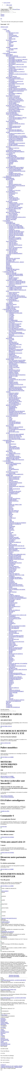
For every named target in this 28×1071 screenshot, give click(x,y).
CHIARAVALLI (12, 444)
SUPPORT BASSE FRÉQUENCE (16, 231)
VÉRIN (10, 340)
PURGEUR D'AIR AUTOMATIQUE (17, 374)
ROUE (10, 662)
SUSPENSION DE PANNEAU (16, 678)
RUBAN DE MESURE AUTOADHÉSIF (18, 663)
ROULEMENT (6, 53)
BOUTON (11, 509)
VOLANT (11, 698)
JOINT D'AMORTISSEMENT (15, 253)
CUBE (10, 543)
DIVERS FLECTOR (13, 197)
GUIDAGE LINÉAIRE (8, 271)
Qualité (10, 37)
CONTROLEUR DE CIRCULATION (17, 379)
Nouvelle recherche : (5, 10)
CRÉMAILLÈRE (12, 211)
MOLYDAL (11, 468)
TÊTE (10, 685)
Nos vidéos (11, 49)
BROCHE (11, 514)
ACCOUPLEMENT (10, 191)
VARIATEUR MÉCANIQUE (12, 458)
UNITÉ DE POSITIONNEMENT (16, 691)
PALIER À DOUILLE (14, 277)
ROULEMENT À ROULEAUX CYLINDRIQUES (16, 82)
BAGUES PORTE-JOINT (14, 111)
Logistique (11, 42)
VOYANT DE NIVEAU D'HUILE (16, 699)
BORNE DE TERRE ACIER (15, 504)
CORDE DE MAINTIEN (14, 538)
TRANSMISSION (7, 177)
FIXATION (11, 572)
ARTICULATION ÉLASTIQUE (16, 234)
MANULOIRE (12, 473)
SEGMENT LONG (13, 668)
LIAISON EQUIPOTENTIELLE (16, 596)
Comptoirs (11, 46)
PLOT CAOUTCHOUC (14, 224)
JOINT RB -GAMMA (11, 259)
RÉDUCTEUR (9, 451)
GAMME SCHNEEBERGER (12, 306)
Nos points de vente (5, 1040)
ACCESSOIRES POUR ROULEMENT (15, 167)
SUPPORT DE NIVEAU (14, 230)
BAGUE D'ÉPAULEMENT (15, 169)
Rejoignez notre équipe (14, 975)
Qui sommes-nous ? (10, 1067)
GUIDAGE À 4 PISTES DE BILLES (17, 281)
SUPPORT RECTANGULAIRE (16, 232)
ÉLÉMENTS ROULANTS (15, 173)
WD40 (10, 467)
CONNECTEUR (12, 535)
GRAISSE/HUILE (13, 160)
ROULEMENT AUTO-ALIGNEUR (17, 143)
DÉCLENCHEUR (13, 544)
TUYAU (11, 418)
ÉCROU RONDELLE (11, 121)
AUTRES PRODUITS (14, 469)
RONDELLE (12, 659)
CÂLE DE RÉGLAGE (14, 294)
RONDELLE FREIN (13, 122)
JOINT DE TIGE (12, 242)
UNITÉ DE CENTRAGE (14, 690)
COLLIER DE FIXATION (15, 423)
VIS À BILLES (9, 303)
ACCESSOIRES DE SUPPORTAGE (17, 429)
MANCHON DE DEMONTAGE (16, 131)
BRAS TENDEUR (13, 213)
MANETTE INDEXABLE (15, 476)
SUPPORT (11, 162)
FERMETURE (12, 571)
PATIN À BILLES (13, 293)
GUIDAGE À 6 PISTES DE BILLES (17, 282)
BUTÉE (10, 515)
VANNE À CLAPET (13, 366)
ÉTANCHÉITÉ (6, 220)
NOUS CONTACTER (6, 743)
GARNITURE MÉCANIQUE (12, 269)
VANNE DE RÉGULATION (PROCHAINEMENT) (15, 402)
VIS (9, 697)
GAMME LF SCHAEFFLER (15, 287)
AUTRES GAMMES (13, 298)
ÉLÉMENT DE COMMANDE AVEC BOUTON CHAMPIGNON (17, 555)
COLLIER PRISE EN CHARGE (16, 328)
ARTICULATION (13, 561)
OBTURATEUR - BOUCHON (13, 258)
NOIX (10, 613)
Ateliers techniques (13, 41)
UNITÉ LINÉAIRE (13, 692)
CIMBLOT (11, 527)
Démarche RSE (12, 38)
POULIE (11, 189)
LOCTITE (11, 465)
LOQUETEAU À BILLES (15, 599)
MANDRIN (11, 601)
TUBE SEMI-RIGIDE (14, 343)
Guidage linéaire (4, 1022)
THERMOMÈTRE (13, 407)
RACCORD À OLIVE (14, 327)
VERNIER (11, 695)
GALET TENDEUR (13, 214)
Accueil (5, 29)
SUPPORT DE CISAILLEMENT (16, 235)
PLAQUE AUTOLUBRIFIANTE (13, 701)
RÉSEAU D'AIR (10, 425)
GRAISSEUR (12, 582)
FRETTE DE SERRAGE (11, 216)
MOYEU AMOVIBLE (11, 219)
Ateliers (2, 1029)
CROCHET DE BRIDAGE (15, 542)
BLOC (10, 503)
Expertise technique (5, 1031)
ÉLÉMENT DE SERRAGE (15, 558)
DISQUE (11, 183)
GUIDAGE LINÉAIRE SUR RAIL (14, 280)
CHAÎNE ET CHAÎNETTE (15, 524)
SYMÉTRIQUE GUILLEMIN (15, 313)
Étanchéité (3, 1021)
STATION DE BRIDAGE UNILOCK (17, 674)
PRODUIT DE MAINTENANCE (13, 463)
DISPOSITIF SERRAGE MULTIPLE (17, 548)
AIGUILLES (9, 704)
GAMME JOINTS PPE (11, 270)
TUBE (10, 417)
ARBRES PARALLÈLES (14, 453)
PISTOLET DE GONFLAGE (15, 436)
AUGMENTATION (13, 493)
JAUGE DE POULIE (13, 206)
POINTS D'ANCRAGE (14, 479)
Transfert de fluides (5, 1023)
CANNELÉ (11, 317)
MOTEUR (8, 442)
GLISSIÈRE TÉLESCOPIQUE (16, 578)
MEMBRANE (9, 268)
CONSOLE (11, 536)
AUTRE (8, 433)
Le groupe (8, 31)
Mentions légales (18, 1067)
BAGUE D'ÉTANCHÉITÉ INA (13, 175)
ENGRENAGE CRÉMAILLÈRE (13, 208)
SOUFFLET (8, 265)
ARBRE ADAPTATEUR (14, 488)
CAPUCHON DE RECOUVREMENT (17, 522)
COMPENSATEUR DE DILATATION (17, 387)
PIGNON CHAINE (10, 179)
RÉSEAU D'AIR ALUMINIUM (16, 427)
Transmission (3, 1019)
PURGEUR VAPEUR (14, 373)
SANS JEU (11, 196)
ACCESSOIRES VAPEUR (15, 404)
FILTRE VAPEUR (13, 395)
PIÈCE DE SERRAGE (14, 628)
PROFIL (11, 652)
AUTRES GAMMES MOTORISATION (15, 459)
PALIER (8, 132)
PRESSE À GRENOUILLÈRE (15, 647)
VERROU (11, 696)
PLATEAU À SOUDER (11, 218)
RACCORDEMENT (13, 161)
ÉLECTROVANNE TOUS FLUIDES (17, 360)
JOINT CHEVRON (13, 248)
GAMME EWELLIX (10, 308)
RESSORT (11, 658)
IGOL (10, 470)
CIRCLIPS (11, 528)
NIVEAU (11, 612)
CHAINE (11, 180)
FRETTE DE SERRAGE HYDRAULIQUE (16, 217)
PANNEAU (11, 622)
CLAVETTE (11, 530)
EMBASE (11, 560)
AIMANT (11, 480)
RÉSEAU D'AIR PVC (14, 428)
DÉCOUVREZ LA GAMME (7, 757)
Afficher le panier (4, 26)
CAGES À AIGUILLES (14, 97)
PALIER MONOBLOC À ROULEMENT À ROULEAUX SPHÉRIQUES (18, 138)
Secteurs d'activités (13, 35)
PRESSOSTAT (12, 410)
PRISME (11, 651)
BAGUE (8, 257)
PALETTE (11, 619)
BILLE (10, 502)
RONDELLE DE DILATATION (16, 174)
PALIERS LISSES (13, 156)
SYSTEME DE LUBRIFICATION (16, 158)
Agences (2, 15)
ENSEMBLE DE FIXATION (15, 562)
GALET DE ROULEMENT (12, 114)
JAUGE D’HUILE (13, 588)
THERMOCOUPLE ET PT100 (16, 412)
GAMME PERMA (13, 464)
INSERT (11, 587)
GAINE (10, 419)
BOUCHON (11, 505)
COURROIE (11, 188)
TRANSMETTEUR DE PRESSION (17, 411)
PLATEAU (11, 638)
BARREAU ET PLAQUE (14, 190)
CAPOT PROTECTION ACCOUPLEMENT (14, 199)
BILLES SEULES (13, 76)
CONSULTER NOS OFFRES (7, 837)
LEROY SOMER (12, 446)
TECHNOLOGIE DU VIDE (15, 357)
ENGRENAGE (12, 209)
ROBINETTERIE (10, 359)
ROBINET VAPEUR (13, 372)
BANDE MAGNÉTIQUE (14, 498)
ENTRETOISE (12, 564)
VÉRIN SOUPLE (13, 355)
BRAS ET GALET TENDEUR (13, 212)
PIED (10, 629)
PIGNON (11, 182)
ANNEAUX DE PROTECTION (16, 168)
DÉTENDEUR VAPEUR (14, 370)
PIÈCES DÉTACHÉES (14, 431)
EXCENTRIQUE (13, 568)
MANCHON (9, 128)
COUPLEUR (12, 322)
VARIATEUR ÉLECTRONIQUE (13, 457)
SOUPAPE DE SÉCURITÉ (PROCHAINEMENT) (15, 398)
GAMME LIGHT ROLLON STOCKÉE (18, 297)
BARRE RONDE (13, 499)
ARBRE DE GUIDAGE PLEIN (16, 275)
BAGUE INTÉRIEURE (11, 112)
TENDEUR (11, 682)
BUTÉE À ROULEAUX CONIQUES (17, 88)
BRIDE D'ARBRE (13, 279)
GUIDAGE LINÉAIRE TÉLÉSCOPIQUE (15, 296)
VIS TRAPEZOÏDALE (11, 299)
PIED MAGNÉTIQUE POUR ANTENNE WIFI (15, 631)
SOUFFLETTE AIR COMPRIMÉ (16, 434)
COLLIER (11, 532)
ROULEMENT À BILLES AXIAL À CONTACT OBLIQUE (17, 107)
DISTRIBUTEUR (13, 342)
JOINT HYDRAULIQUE (11, 241)
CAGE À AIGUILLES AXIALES (16, 100)
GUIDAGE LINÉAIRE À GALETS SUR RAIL (16, 286)
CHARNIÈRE (12, 526)
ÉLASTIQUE (12, 194)
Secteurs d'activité (4, 1039)
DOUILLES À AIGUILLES (15, 98)
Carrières (8, 51)
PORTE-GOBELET (13, 645)
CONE (10, 533)
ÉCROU (11, 125)
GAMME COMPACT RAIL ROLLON (17, 289)
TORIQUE (8, 254)
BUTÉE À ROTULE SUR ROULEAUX (18, 89)
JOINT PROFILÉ (13, 592)
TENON (11, 684)
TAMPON (11, 680)
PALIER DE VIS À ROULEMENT (14, 105)
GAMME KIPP (9, 475)
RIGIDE (10, 195)
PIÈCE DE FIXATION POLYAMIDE (17, 625)
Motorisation (3, 1024)
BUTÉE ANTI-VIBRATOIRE (15, 225)
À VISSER (11, 314)
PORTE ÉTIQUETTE (13, 501)
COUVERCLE (12, 539)
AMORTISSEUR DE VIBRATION (16, 486)
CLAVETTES (9, 706)
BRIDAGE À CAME (13, 511)
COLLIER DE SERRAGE (15, 422)
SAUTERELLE (12, 664)
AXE (10, 494)
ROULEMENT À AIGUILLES (13, 95)
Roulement (3, 1018)
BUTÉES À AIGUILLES (14, 101)
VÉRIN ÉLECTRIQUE (11, 304)
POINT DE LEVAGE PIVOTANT (16, 641)
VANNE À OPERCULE (14, 371)
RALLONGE (12, 656)
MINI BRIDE (12, 605)
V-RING (8, 256)
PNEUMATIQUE (10, 338)
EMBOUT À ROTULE (14, 148)
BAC (10, 496)
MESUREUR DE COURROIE (15, 207)
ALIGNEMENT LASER (14, 205)
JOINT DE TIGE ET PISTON (15, 245)
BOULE (10, 507)
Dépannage (11, 44)
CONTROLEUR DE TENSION (16, 203)
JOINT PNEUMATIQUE (11, 249)
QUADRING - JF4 (10, 260)
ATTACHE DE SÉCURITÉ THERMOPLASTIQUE (15, 492)
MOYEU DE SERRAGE (14, 610)
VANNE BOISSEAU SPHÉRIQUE (17, 361)
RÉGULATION (12, 345)
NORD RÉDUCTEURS (14, 447)
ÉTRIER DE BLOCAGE (14, 127)
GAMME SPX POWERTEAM (13, 707)
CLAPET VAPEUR (13, 396)
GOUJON (11, 579)
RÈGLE (10, 657)
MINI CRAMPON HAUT (14, 606)
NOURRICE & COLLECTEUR (16, 336)
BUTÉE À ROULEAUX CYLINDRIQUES (14, 87)
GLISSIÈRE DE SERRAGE (15, 577)
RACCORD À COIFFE (14, 325)
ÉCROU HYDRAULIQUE (15, 126)
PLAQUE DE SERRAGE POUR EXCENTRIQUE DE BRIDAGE (16, 636)
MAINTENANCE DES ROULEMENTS (15, 151)
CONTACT (3, 1064)
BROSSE (11, 163)
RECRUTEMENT (13, 52)
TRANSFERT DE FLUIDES (9, 309)
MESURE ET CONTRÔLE (12, 405)
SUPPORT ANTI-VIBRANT (15, 676)
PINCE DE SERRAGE (14, 633)
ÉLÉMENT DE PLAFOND (15, 556)
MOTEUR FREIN (10, 454)
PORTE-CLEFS (12, 644)
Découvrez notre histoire (14, 976)
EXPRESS (11, 319)
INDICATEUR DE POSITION (15, 584)
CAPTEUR (11, 521)
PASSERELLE (12, 623)
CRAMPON (11, 541)
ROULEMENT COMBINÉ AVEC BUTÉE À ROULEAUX (16, 110)
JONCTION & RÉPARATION (15, 321)
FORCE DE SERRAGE (14, 573)
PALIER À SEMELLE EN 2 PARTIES (17, 135)
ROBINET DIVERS (13, 382)
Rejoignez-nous (4, 1045)
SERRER (11, 672)
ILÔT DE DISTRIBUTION (15, 346)
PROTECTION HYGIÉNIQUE (16, 653)
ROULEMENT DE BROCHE (15, 60)
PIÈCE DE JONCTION (14, 627)
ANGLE (11, 487)
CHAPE (10, 525)
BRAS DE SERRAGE (14, 510)
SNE (10, 445)
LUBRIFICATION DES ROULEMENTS (15, 157)
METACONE (12, 236)
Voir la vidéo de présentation (7, 795)
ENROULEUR (12, 420)
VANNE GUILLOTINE (14, 367)
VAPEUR (8, 391)
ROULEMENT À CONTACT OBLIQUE (18, 59)
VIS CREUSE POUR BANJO (15, 332)
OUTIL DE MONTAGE (14, 617)
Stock (10, 43)
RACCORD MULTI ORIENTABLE (17, 439)
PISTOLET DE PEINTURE (15, 435)
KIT (10, 165)
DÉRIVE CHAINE (13, 202)
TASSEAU (11, 681)
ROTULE (8, 146)
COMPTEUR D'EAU (13, 383)
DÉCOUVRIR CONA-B (6, 726)
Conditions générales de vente (7, 1066)
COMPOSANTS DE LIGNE (15, 344)
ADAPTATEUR (12, 485)
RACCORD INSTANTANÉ (15, 323)
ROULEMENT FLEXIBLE (15, 237)
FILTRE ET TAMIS (13, 376)
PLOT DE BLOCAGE (14, 639)
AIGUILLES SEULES (14, 104)
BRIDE (10, 337)
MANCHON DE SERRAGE (15, 129)
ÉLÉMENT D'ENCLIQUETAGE (16, 559)
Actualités (8, 47)
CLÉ (10, 531)
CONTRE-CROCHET (14, 537)
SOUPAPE (11, 380)
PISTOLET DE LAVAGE (14, 437)
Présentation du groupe (14, 32)
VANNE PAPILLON (13, 365)
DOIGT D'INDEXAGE (14, 477)
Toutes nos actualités (13, 48)
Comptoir (3, 1035)
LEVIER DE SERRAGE (14, 595)
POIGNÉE (11, 640)
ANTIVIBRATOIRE (10, 223)
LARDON (11, 594)
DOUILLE (11, 276)
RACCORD (11, 339)
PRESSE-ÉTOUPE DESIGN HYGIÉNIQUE (15, 649)
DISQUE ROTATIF (13, 549)
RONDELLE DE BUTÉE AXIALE (17, 123)
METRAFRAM (12, 155)
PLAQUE (11, 634)
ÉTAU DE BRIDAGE (14, 566)
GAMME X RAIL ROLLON (15, 288)
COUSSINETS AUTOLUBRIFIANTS (14, 474)
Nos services (8, 40)
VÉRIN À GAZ (9, 305)
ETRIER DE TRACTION (14, 567)
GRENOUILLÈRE (13, 583)
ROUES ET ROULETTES (12, 471)
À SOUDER (11, 315)
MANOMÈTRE (12, 406)
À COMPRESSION (13, 320)
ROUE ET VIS (12, 452)
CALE (10, 519)
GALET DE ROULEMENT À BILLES (17, 117)
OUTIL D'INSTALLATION (15, 618)
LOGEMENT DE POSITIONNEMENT (18, 598)
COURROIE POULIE (11, 186)
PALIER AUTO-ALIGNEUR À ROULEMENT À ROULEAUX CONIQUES (16, 141)
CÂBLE (10, 516)
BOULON (11, 508)
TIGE (10, 686)
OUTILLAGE (12, 152)
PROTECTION (12, 166)
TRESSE (8, 264)
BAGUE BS (8, 266)
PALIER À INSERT (13, 144)
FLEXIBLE (11, 385)
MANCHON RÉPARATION (15, 388)
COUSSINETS (9, 154)
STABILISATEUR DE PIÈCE (15, 673)
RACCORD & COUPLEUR (12, 311)
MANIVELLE (12, 604)
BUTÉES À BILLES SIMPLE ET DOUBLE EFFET (16, 70)
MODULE (11, 607)
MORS (10, 608)
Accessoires (3, 1027)
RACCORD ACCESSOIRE (15, 326)
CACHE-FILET (12, 518)
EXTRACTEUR (12, 570)
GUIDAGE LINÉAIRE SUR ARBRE (14, 274)
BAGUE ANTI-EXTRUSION (15, 247)
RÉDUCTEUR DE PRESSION (16, 389)
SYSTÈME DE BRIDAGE (15, 679)
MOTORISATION (7, 440)
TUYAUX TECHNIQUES (12, 416)
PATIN (7, 291)
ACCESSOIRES (7, 461)
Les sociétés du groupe (13, 36)
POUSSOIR (11, 646)
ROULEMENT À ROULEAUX (13, 77)
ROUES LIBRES (12, 103)
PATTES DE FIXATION (14, 448)
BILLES (8, 703)
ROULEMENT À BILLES (12, 55)
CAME (10, 520)
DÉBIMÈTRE (12, 354)
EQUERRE (11, 565)
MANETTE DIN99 (13, 602)
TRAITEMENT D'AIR (14, 356)
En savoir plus (4, 826)
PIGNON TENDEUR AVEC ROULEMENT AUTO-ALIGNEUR (17, 185)
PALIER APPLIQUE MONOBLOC (17, 145)
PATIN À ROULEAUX (14, 292)
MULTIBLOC (12, 611)
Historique (11, 34)
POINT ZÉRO (12, 642)
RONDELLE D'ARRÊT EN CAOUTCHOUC (15, 239)
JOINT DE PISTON (13, 243)
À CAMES (11, 316)
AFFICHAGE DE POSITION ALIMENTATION (15, 483)
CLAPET (11, 368)
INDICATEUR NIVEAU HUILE (16, 585)
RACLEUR (11, 246)
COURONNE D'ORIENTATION (13, 150)
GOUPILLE (11, 581)
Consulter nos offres (5, 811)
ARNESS (11, 490)
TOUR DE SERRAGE (14, 687)
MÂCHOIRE (12, 600)
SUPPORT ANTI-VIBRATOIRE (16, 226)
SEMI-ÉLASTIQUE (13, 192)
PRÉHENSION (12, 348)
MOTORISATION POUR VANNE (16, 390)
